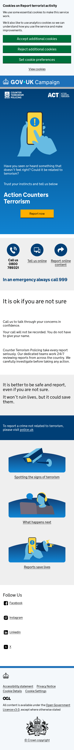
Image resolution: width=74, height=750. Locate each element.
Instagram (16, 617)
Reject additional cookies (37, 49)
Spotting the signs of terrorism (37, 477)
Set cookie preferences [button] (37, 59)
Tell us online (37, 261)
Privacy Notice (46, 686)
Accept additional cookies (37, 39)
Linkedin (15, 632)
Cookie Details (12, 691)
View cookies (37, 69)
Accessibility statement (18, 686)
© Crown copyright (37, 740)
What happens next (37, 522)
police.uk (26, 430)
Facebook (15, 603)
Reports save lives (37, 567)
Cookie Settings (35, 691)
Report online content (61, 263)
